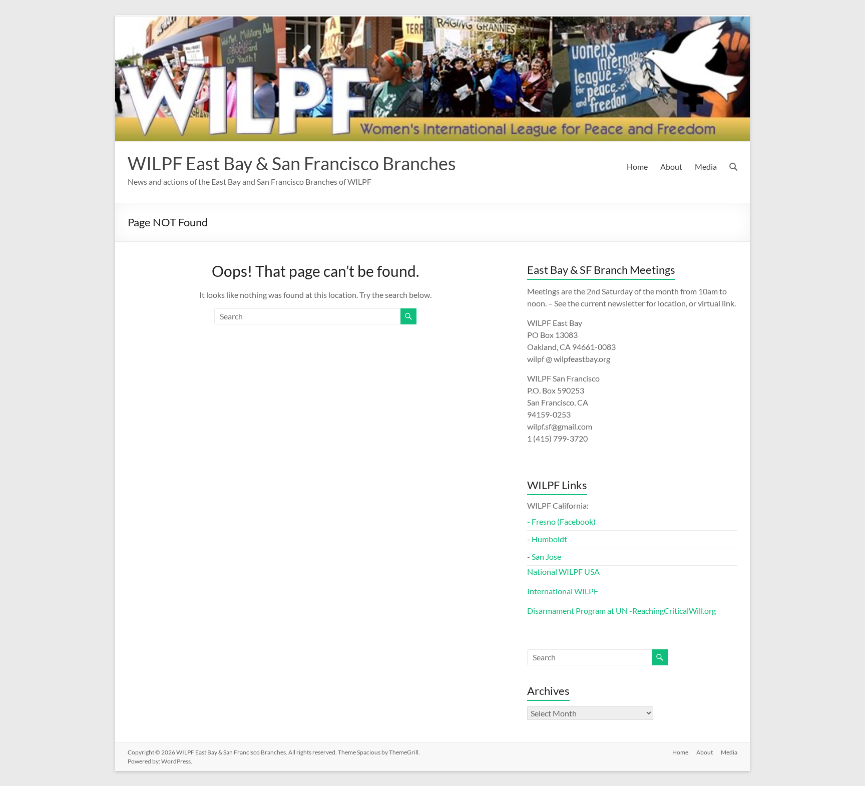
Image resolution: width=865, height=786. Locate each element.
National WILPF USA (563, 571)
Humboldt (549, 539)
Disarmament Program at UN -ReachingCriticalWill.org (621, 610)
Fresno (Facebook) (564, 521)
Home (637, 166)
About (671, 166)
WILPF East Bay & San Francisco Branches (292, 163)
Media (706, 166)
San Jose (546, 556)
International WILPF (562, 591)
